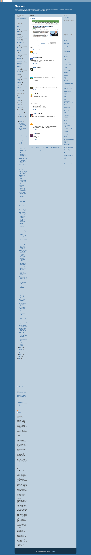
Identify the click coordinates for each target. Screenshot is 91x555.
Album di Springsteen (21, 19)
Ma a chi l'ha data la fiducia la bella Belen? (23, 339)
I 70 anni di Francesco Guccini (22, 259)
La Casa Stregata (67, 85)
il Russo (65, 67)
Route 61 (66, 134)
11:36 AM (35, 71)
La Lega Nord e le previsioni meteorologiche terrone (23, 241)
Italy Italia (66, 75)
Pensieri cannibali (67, 118)
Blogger (53, 551)
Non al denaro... (67, 113)
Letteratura (19, 58)
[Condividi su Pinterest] (55, 43)
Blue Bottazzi (66, 43)
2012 (19, 106)
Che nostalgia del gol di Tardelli (22, 210)
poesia (18, 68)
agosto (21, 118)
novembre (21, 112)
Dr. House (19, 40)
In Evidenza (19, 53)
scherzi (18, 77)
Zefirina (65, 157)
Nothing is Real (67, 115)
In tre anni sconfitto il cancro (23, 323)
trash (18, 85)
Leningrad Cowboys (68, 91)
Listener (65, 93)
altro (18, 28)
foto (17, 45)
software (18, 79)
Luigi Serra (66, 96)
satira (43, 44)
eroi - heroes (19, 42)
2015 (19, 100)
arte (18, 29)
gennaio (21, 354)
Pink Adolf (21, 310)
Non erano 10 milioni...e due (22, 193)
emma (19, 410)
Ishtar (65, 73)
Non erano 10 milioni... (22, 196)
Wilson (65, 154)
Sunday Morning (67, 144)
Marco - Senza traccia (68, 102)
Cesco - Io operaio (68, 46)
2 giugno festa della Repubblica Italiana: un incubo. (23, 343)
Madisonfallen (67, 101)
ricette (18, 72)
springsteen (19, 82)
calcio (18, 32)
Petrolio (65, 120)
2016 (19, 98)
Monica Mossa (67, 107)
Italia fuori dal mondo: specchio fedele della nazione (23, 177)
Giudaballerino (67, 61)
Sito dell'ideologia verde (69, 139)
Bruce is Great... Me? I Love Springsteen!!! (22, 189)
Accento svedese (67, 37)
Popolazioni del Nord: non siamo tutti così (23, 335)
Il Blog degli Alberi (67, 62)
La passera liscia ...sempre (22, 228)
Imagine (65, 69)
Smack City (66, 141)
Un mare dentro (67, 150)
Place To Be (66, 122)
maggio (21, 347)
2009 (19, 356)
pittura (18, 64)
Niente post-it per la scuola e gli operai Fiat (22, 231)
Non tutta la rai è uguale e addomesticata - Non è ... (23, 273)
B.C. (65, 38)
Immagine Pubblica (68, 70)
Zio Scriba (35, 85)
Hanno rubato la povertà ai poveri (23, 317)
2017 (19, 97)
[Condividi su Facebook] (54, 43)
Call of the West (67, 45)
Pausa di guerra (22, 169)
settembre (21, 116)
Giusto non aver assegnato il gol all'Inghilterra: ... (23, 155)
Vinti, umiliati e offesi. (22, 186)
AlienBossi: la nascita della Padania (22, 145)
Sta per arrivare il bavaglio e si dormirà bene (22, 304)
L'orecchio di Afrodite (68, 83)
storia (18, 84)
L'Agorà (65, 81)
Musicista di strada (68, 110)
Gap (34, 93)
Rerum (65, 133)
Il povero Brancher (23, 158)
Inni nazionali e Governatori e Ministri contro (22, 263)
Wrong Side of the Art (68, 155)
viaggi (18, 87)
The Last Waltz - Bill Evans (22, 204)
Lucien (34, 75)
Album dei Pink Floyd (21, 18)
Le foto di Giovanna (68, 88)
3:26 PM (35, 129)
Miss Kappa (66, 105)
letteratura (19, 396)
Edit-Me (18, 404)
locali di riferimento (21, 60)
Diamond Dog (67, 51)
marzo (20, 350)
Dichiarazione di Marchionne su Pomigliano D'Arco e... (22, 182)
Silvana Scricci (67, 136)
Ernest (34, 133)
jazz (20, 392)
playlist (18, 66)
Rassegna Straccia (68, 128)
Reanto (65, 129)
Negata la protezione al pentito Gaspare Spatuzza (23, 236)
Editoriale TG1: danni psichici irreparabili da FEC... (22, 282)
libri (22, 396)
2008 (19, 358)
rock (18, 74)
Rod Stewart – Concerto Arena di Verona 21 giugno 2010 (23, 200)
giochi (18, 48)
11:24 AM (35, 53)
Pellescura (66, 117)
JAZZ (18, 56)
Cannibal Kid (36, 113)
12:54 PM (35, 109)
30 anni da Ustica (22, 164)
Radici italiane (67, 125)
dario (34, 122)
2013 (19, 104)
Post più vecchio (56, 147)
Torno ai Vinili (66, 149)
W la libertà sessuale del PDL (22, 313)
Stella (65, 142)
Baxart (65, 41)
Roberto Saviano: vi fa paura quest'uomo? (22, 329)
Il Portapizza (66, 65)
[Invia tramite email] (50, 43)
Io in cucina (21, 332)
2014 (19, 102)
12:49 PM (35, 98)
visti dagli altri (20, 90)
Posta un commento (36, 141)
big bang (19, 31)
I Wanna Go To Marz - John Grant (22, 296)
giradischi (19, 50)
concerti (18, 37)
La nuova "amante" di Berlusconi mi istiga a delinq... (23, 167)
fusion (22, 392)
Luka (65, 99)
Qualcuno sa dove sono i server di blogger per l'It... (23, 277)
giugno (21, 121)
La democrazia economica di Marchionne (22, 247)
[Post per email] (48, 43)
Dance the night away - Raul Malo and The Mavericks (22, 268)
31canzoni (20, 6)
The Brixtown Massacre (69, 146)
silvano (35, 67)
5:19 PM (35, 139)
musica (20, 393)
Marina (65, 104)
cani (18, 34)
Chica (65, 48)
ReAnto (35, 49)
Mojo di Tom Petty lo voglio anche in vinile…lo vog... (23, 140)
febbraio (21, 352)
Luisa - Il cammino (68, 97)
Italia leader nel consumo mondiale (22, 319)
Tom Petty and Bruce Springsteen (22, 220)
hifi (17, 52)
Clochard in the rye (68, 49)
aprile (20, 349)
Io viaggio (66, 72)
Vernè (65, 152)
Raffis (65, 126)
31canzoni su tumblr (68, 163)
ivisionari (19, 55)
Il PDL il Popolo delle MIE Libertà (22, 300)
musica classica (20, 61)
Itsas (34, 102)
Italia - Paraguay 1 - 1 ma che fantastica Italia (23, 251)
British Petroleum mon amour (22, 308)
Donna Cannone (67, 53)
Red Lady (66, 131)
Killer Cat (66, 80)
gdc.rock (18, 47)
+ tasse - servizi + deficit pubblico (23, 148)
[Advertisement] (23, 366)
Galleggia (32, 18)
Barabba (65, 40)
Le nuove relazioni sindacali (23, 226)
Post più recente (35, 147)
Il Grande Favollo (67, 64)
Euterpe (35, 57)
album (18, 26)
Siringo (65, 137)
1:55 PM (35, 118)
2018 (19, 95)
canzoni (18, 36)
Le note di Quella (67, 89)
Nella (65, 112)
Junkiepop (66, 78)
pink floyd (19, 63)
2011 (19, 107)
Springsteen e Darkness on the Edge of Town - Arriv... (23, 125)
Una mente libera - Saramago (23, 217)
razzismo (19, 71)
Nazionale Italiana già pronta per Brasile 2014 (23, 172)
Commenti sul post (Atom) (39, 150)
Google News (20, 402)
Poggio (65, 123)
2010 (19, 109)
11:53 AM (35, 81)
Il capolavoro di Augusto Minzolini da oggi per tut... (23, 135)
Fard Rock (66, 56)
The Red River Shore (68, 147)
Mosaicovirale (67, 109)
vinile (18, 88)
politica (39, 44)
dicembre (21, 111)
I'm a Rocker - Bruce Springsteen (22, 255)
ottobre (21, 114)
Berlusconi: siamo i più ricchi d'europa (23, 206)
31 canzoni (19, 24)
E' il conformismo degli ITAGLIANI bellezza (23, 286)
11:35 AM (35, 63)
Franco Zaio (66, 57)
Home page (45, 147)
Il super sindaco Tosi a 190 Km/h (23, 326)
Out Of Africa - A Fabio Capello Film (22, 151)
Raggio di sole (22, 244)
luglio (20, 119)
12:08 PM (35, 89)
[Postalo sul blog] (51, 43)
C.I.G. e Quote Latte (22, 293)
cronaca (36, 44)
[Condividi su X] (53, 43)
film (17, 44)
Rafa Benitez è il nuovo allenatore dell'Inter (23, 290)
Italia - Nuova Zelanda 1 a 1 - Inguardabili (23, 213)
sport (18, 80)
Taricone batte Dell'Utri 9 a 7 (22, 132)
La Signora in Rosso (68, 86)
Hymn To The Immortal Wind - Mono (23, 161)
